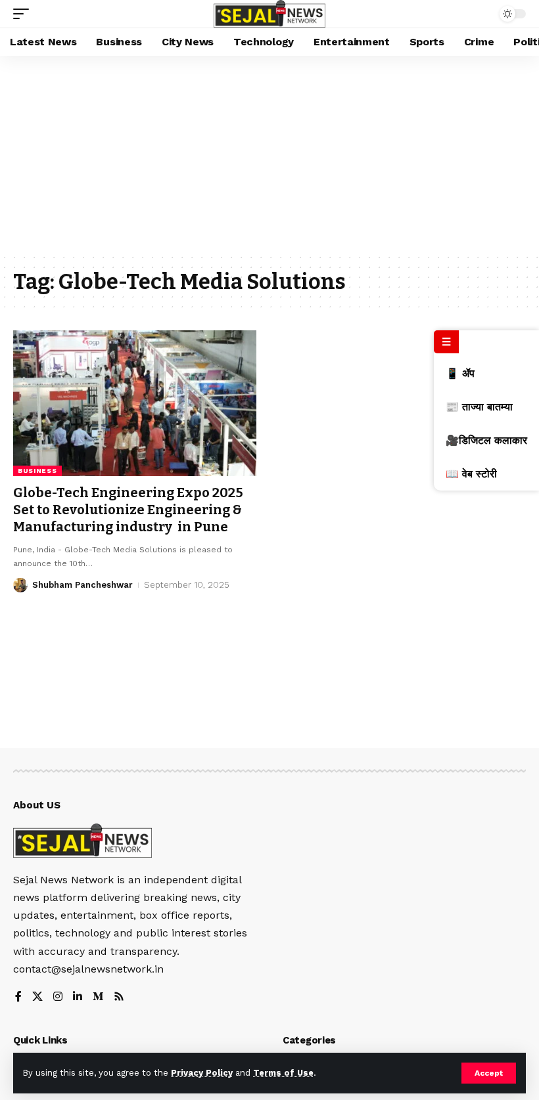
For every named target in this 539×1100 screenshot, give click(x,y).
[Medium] (98, 997)
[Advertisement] (269, 154)
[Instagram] (57, 997)
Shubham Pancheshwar (82, 585)
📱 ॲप (460, 373)
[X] (37, 997)
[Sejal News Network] (269, 14)
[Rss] (119, 997)
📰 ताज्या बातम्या (479, 407)
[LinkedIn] (77, 997)
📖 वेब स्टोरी (471, 474)
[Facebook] (18, 997)
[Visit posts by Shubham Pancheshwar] (20, 585)
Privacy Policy (202, 1073)
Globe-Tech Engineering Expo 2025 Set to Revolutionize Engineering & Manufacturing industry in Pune (128, 510)
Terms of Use (283, 1073)
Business (37, 470)
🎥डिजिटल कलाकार (486, 440)
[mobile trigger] (24, 14)
